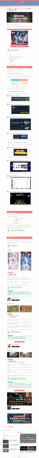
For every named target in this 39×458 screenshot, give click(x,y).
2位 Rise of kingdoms (12, 61)
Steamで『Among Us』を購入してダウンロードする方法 (15, 57)
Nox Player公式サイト (11, 156)
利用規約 (25, 456)
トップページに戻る (18, 455)
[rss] (35, 0)
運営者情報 (21, 455)
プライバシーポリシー (22, 456)
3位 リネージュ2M (11, 62)
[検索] (36, 0)
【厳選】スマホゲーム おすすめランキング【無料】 (19, 424)
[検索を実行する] (18, 432)
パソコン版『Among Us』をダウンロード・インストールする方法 (16, 56)
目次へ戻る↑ (8, 233)
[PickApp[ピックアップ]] (19, 3)
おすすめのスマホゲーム (17, 242)
